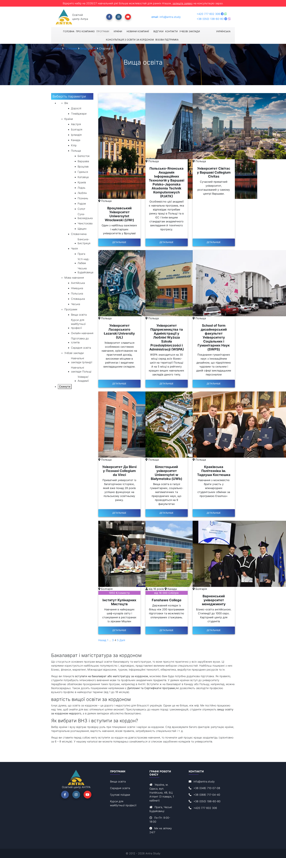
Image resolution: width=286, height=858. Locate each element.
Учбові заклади (189, 31)
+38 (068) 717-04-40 (206, 794)
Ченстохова (85, 223)
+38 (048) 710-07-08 (206, 788)
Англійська (78, 283)
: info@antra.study (166, 17)
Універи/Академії (83, 378)
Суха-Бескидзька (85, 216)
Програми (102, 31)
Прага (81, 253)
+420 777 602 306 (209, 14)
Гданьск (83, 171)
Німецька (77, 288)
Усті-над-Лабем (84, 261)
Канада (75, 140)
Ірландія (76, 134)
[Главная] (64, 16)
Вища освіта (79, 314)
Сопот (81, 208)
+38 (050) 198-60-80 (206, 801)
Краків (82, 182)
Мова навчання (74, 277)
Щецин (82, 228)
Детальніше (119, 242)
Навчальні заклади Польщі (81, 369)
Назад (102, 640)
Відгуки (158, 31)
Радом (82, 203)
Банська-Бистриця (84, 241)
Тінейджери (79, 113)
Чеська (75, 304)
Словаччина (79, 234)
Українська (223, 31)
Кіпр (74, 145)
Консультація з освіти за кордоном (130, 39)
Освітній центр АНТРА (76, 787)
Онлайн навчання (82, 333)
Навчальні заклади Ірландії (81, 360)
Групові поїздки (120, 794)
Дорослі (76, 108)
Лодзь (81, 187)
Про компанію (85, 31)
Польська (77, 293)
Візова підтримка (166, 39)
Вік (66, 103)
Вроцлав (83, 166)
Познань (83, 198)
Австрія (76, 124)
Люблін (82, 193)
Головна (68, 31)
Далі (122, 640)
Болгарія (76, 129)
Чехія (74, 248)
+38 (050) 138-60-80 (210, 18)
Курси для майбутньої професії (78, 323)
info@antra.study (204, 781)
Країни (118, 31)
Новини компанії (138, 31)
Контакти (171, 31)
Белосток (84, 156)
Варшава (83, 161)
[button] (109, 17)
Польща (76, 150)
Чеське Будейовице (85, 270)
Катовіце (83, 177)
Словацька (78, 298)
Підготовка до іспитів (80, 340)
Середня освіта (81, 347)
